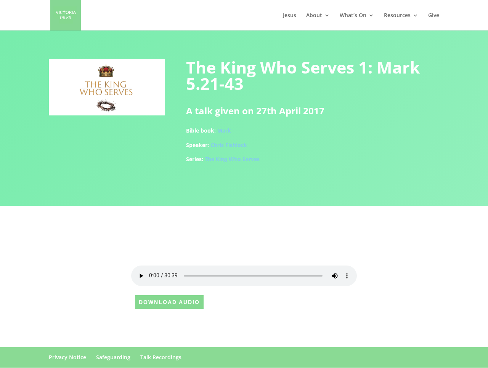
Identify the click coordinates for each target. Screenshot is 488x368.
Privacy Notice (67, 357)
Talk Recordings (160, 357)
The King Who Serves (232, 159)
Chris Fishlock (228, 145)
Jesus (289, 16)
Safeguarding (113, 357)
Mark (224, 130)
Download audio (169, 302)
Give (433, 16)
